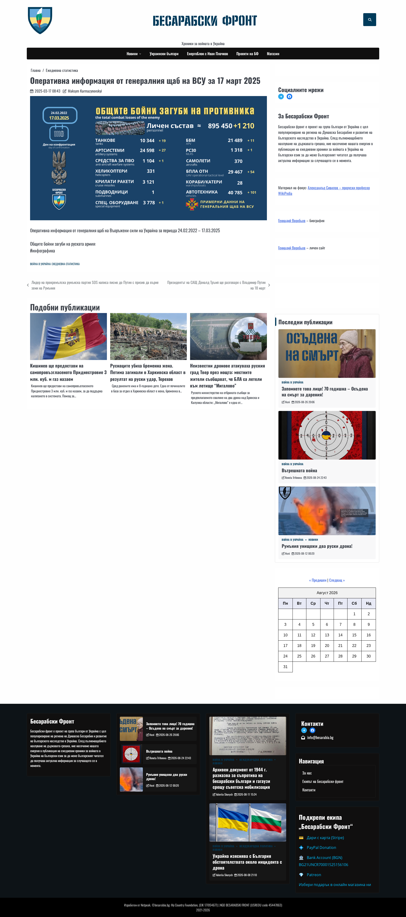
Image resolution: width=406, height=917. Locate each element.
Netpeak (145, 904)
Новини (132, 53)
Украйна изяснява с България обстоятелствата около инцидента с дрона (247, 861)
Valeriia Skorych (224, 794)
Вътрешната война (299, 470)
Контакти (286, 294)
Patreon (314, 874)
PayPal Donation (321, 847)
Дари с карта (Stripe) (325, 837)
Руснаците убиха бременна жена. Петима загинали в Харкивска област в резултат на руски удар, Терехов (148, 372)
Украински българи (164, 53)
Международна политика (256, 759)
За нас (307, 773)
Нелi (287, 402)
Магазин (273, 53)
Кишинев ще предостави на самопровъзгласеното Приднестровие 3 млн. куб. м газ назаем (68, 372)
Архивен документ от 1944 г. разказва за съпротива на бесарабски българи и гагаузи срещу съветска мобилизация (241, 778)
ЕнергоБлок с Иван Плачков (207, 53)
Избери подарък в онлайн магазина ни (335, 884)
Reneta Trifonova (293, 477)
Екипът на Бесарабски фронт (323, 781)
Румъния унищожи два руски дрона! (317, 545)
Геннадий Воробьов (291, 220)
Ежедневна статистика (66, 264)
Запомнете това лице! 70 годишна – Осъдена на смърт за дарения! (325, 391)
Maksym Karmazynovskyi (85, 91)
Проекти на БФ (247, 53)
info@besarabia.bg (320, 737)
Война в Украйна (40, 264)
